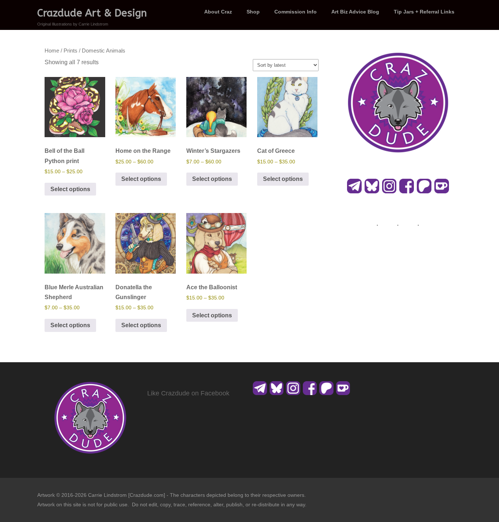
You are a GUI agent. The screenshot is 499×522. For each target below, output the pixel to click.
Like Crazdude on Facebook (188, 393)
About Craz (218, 12)
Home (52, 51)
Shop (253, 12)
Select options (70, 189)
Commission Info (295, 12)
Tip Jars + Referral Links (424, 12)
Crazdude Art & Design (92, 13)
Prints (70, 51)
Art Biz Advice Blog (355, 12)
